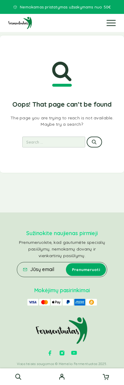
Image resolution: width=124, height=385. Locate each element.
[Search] (18, 377)
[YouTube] (74, 353)
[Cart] (106, 377)
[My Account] (62, 377)
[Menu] (111, 23)
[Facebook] (50, 353)
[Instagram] (62, 353)
